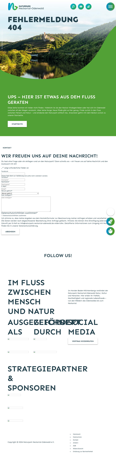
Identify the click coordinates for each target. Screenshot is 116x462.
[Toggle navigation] (110, 6)
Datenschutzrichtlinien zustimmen (14, 215)
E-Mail (3, 186)
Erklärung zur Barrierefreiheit (83, 451)
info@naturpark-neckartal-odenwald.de (37, 223)
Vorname (4, 177)
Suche (73, 6)
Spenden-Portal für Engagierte (89, 6)
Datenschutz (77, 437)
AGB (74, 446)
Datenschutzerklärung (28, 226)
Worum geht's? (6, 191)
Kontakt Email (81, 6)
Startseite (17, 124)
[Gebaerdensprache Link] (110, 221)
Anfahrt (75, 443)
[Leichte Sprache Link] (110, 231)
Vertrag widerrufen (83, 341)
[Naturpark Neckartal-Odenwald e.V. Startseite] (26, 6)
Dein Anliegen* (6, 195)
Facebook (4, 171)
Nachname (5, 181)
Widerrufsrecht (78, 449)
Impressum (76, 434)
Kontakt (75, 440)
